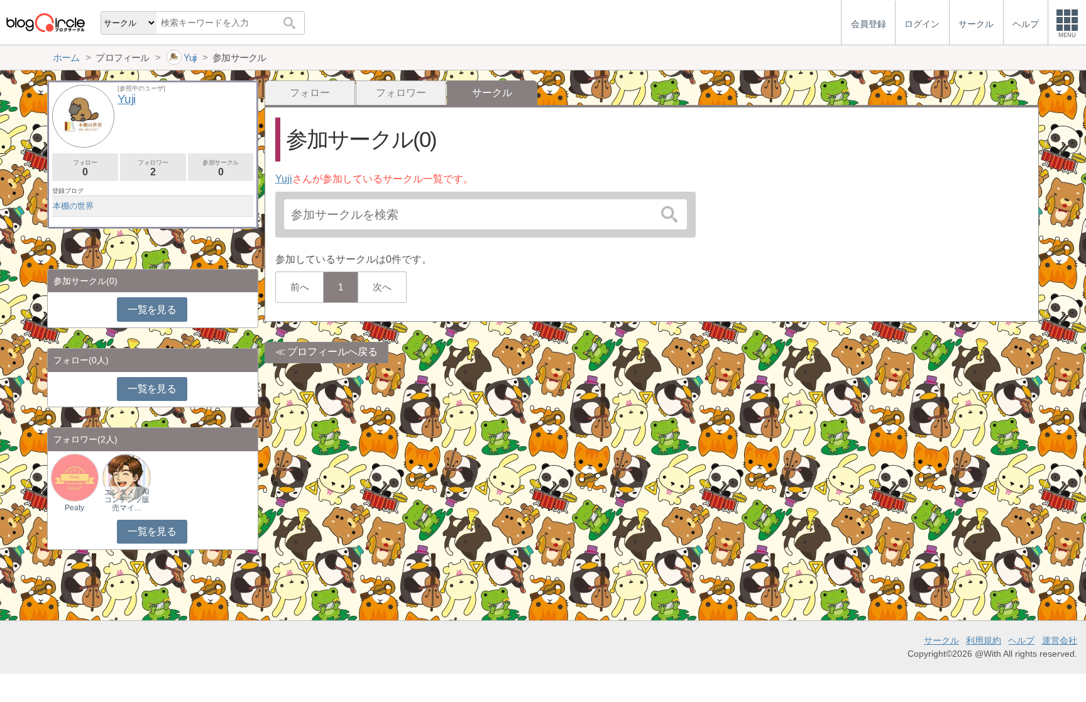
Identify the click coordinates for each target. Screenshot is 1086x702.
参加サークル (220, 168)
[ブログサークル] (45, 22)
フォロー (310, 92)
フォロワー (401, 92)
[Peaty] (75, 476)
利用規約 (983, 640)
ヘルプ (1021, 640)
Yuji (283, 178)
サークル (941, 640)
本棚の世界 (73, 206)
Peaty (74, 508)
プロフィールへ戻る (332, 351)
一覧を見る (152, 309)
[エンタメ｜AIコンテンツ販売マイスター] (126, 476)
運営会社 (1059, 640)
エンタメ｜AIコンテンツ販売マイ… (127, 499)
